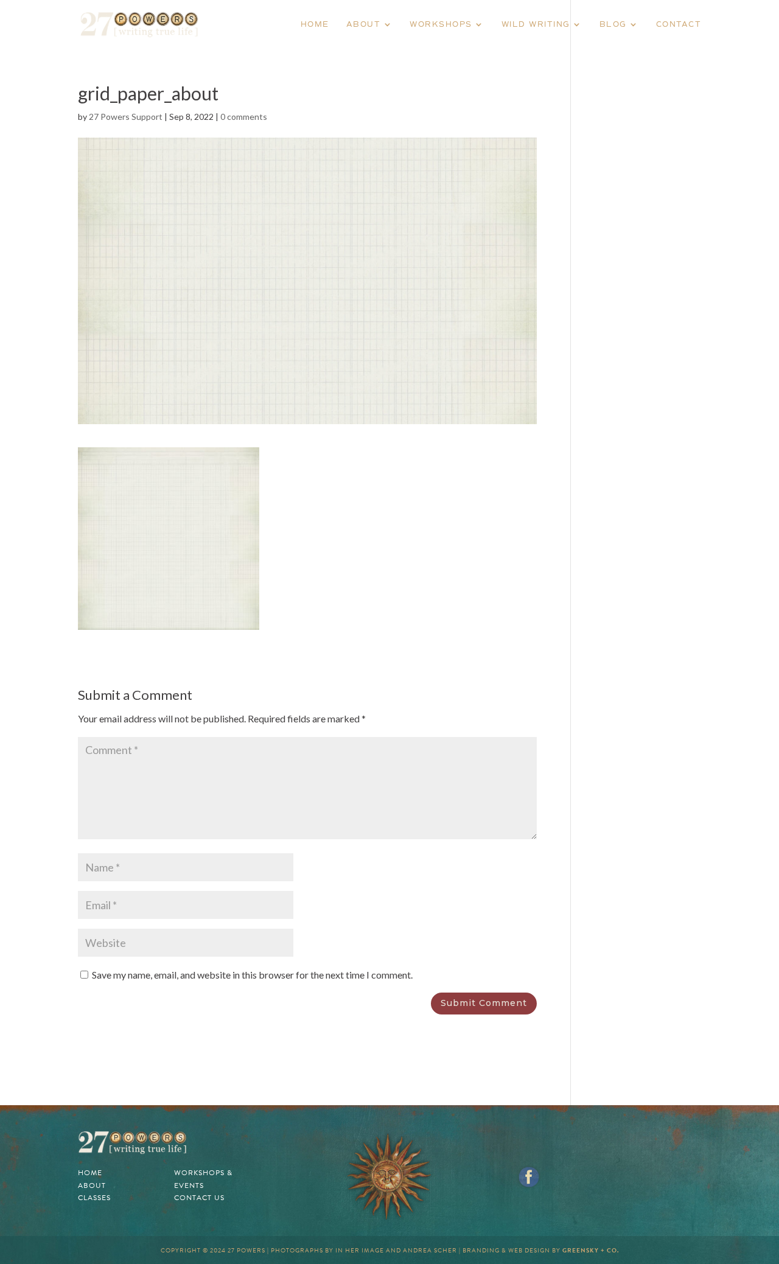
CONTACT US (199, 1197)
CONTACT (679, 24)
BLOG (613, 24)
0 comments (243, 116)
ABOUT (363, 24)
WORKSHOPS (441, 24)
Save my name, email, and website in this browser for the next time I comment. (252, 974)
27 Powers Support (125, 116)
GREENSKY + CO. (590, 1250)
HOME (315, 24)
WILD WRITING (535, 24)
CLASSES (94, 1197)
